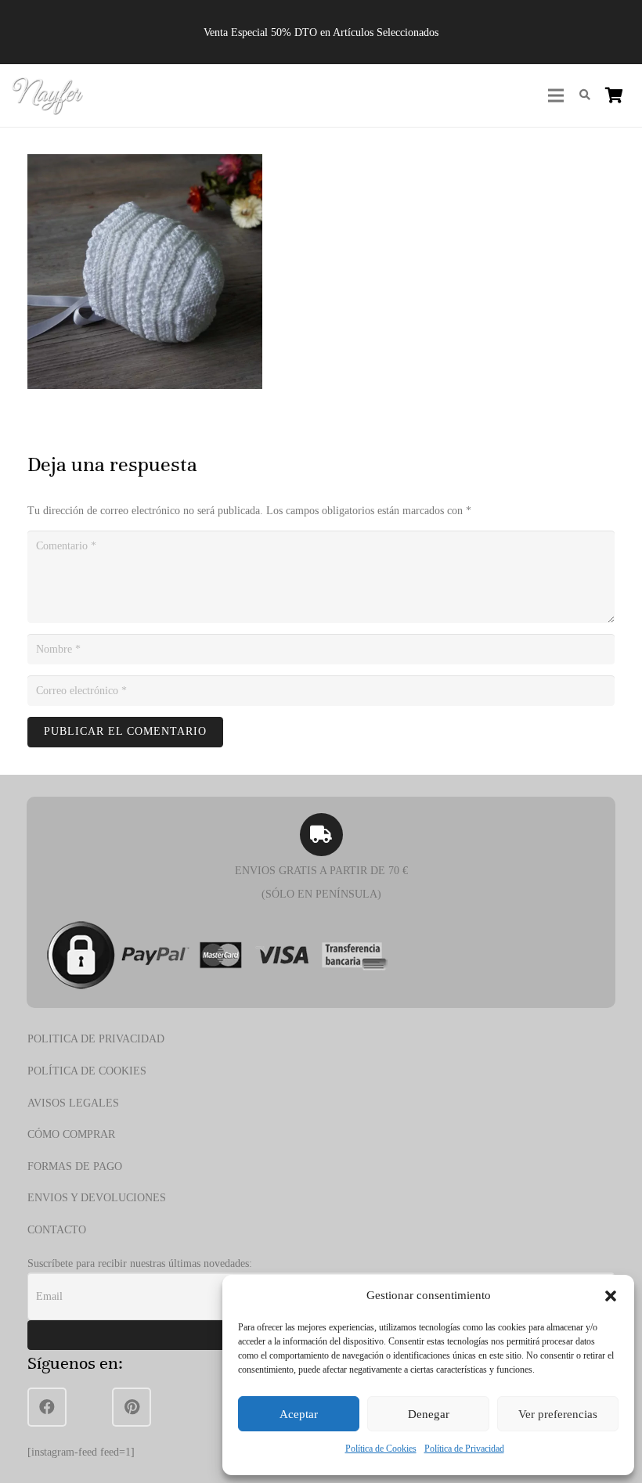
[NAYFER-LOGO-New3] (47, 95)
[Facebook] (47, 1407)
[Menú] (555, 95)
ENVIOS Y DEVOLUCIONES (96, 1198)
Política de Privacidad (464, 1448)
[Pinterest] (131, 1407)
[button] (611, 1296)
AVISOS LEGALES (73, 1103)
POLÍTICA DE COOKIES (86, 1071)
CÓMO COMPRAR (71, 1134)
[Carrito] (614, 95)
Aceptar (299, 1414)
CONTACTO (56, 1230)
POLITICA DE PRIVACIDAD (95, 1039)
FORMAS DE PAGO (74, 1166)
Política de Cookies (381, 1448)
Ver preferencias (557, 1414)
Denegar (428, 1414)
